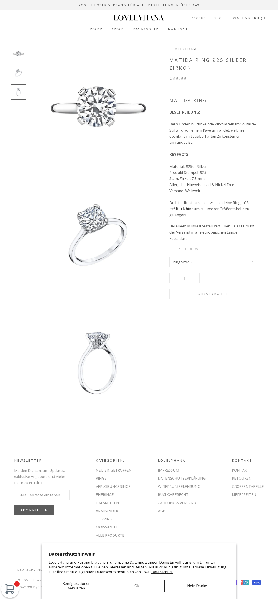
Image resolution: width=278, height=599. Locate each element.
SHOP (118, 28)
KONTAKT (178, 28)
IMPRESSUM (168, 470)
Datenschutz (162, 571)
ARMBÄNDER (107, 510)
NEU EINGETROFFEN (114, 470)
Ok (136, 585)
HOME (96, 28)
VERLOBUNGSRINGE (113, 486)
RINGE (101, 478)
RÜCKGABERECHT (173, 494)
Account (200, 18)
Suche (220, 18)
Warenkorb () (250, 18)
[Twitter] (191, 249)
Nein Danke (197, 585)
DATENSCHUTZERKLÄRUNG (182, 478)
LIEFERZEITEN (244, 494)
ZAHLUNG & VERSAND (177, 502)
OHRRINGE (105, 519)
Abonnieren (34, 510)
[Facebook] (185, 249)
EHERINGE (105, 494)
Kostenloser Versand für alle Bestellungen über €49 (139, 5)
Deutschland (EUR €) (37, 569)
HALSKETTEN (107, 502)
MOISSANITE (146, 28)
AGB (161, 510)
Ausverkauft (213, 294)
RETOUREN (242, 478)
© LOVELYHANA (30, 580)
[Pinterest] (196, 249)
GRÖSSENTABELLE (248, 486)
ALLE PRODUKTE (110, 535)
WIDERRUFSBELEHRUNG (179, 486)
